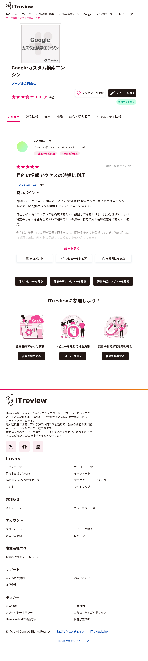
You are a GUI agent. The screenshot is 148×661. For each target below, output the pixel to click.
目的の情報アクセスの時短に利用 (51, 175)
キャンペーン (14, 508)
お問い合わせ (82, 578)
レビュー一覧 (126, 14)
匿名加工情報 (82, 619)
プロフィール (14, 529)
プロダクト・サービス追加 (90, 480)
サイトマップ (82, 487)
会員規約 (79, 606)
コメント (36, 258)
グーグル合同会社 (24, 83)
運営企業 (11, 585)
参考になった (115, 258)
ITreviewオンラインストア (73, 641)
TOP (8, 14)
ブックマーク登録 (93, 93)
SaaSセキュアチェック (70, 631)
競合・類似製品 (80, 116)
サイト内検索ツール (68, 14)
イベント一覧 (82, 473)
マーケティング (23, 14)
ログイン (79, 536)
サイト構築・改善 (44, 14)
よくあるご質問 (15, 578)
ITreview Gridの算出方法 (21, 619)
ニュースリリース (84, 508)
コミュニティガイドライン (90, 612)
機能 (60, 116)
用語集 (10, 487)
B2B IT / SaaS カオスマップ (23, 480)
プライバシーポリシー (19, 612)
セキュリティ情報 (109, 116)
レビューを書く (125, 93)
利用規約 (11, 606)
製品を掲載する (115, 356)
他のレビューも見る (31, 281)
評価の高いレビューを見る (70, 281)
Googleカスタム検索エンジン (98, 14)
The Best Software (18, 473)
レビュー (13, 116)
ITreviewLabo (99, 631)
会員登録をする (31, 356)
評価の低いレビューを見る (113, 281)
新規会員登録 (14, 536)
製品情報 (32, 116)
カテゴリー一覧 (83, 467)
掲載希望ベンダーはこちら (22, 557)
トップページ (14, 467)
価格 (47, 116)
